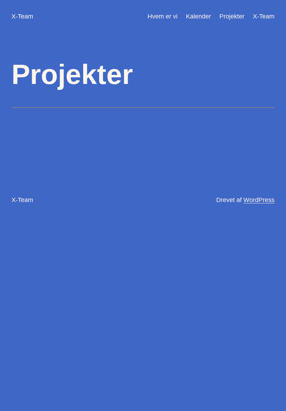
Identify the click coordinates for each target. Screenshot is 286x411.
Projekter (231, 16)
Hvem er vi (163, 16)
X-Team (22, 16)
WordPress (258, 199)
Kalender (198, 16)
